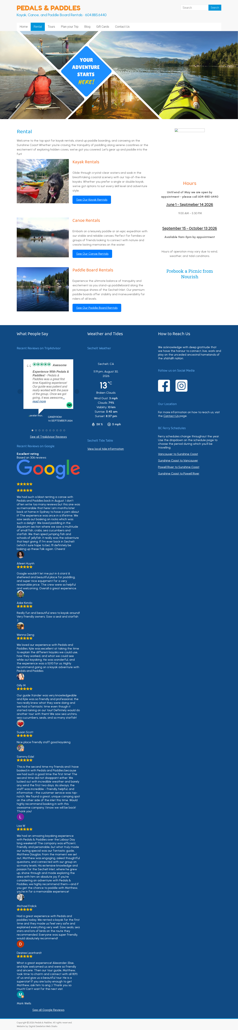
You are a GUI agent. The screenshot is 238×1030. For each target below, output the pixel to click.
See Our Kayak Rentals (91, 199)
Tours (51, 26)
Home (24, 26)
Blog (87, 26)
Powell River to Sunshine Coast (178, 467)
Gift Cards (102, 26)
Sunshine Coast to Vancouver (178, 460)
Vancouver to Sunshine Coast (178, 454)
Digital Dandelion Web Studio (43, 1026)
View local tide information (105, 449)
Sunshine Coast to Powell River (178, 473)
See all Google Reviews (48, 1010)
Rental (38, 26)
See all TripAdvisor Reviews (48, 436)
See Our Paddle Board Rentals (97, 308)
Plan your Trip (69, 26)
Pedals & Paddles (49, 8)
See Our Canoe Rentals (92, 253)
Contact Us (122, 26)
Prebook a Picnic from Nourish (189, 274)
